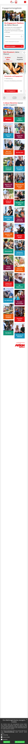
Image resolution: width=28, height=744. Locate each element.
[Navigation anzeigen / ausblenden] (25, 2)
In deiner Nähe (8, 58)
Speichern (6, 742)
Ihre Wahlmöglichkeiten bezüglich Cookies (14, 721)
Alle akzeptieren (19, 742)
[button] (4, 98)
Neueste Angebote (20, 58)
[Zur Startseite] (14, 2)
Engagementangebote (12, 8)
